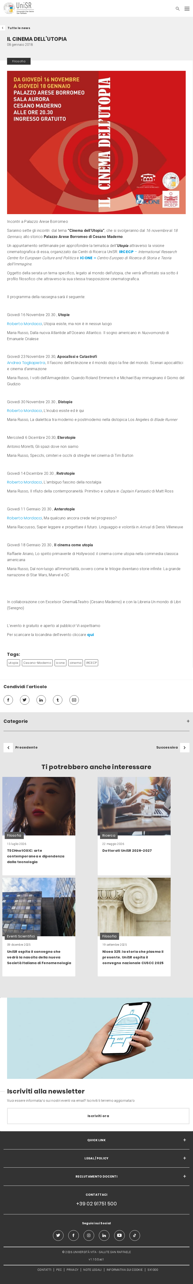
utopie (13, 663)
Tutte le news (19, 28)
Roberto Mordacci (24, 323)
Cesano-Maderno (37, 663)
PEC (59, 1269)
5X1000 (153, 1269)
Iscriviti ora (98, 1116)
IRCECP (91, 663)
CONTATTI (44, 1269)
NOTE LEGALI (92, 1269)
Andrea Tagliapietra (26, 362)
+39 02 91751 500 (96, 1203)
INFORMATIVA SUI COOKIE (125, 1269)
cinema (76, 663)
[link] (38, 826)
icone (60, 663)
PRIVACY (72, 1269)
